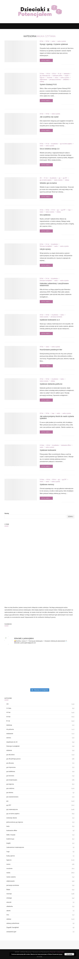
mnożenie (49, 77)
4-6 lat (41, 41)
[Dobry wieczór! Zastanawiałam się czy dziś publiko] (63, 606)
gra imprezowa (40, 693)
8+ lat (59, 73)
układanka (66, 79)
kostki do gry (40, 765)
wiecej (60, 954)
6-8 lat (47, 41)
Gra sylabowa (45, 215)
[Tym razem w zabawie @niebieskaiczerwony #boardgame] (63, 579)
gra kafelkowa (40, 698)
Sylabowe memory (47, 484)
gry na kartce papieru (66, 143)
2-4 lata (42, 73)
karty (40, 753)
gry (60, 178)
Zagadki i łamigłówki (40, 854)
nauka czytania (61, 41)
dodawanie (67, 73)
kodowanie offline (57, 75)
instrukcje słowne (40, 744)
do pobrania (54, 143)
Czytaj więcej (45, 60)
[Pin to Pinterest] (58, 64)
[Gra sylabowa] (21, 220)
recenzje (40, 820)
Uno (40, 841)
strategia (40, 824)
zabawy (42, 81)
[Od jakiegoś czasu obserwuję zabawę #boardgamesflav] (63, 593)
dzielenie (40, 677)
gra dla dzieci (40, 681)
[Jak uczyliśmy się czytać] (21, 124)
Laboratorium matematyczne (40, 774)
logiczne (42, 77)
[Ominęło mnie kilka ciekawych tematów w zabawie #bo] (16, 593)
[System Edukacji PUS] (21, 84)
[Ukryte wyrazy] (21, 254)
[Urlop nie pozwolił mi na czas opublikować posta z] (16, 579)
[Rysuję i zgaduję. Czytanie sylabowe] (21, 51)
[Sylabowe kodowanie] (21, 455)
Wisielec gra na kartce (48, 183)
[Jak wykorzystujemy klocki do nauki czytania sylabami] (21, 423)
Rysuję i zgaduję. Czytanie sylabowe (54, 44)
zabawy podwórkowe (40, 850)
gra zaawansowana (40, 723)
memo (41, 481)
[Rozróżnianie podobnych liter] (21, 357)
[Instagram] (68, 26)
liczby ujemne (40, 782)
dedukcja (40, 651)
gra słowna (40, 719)
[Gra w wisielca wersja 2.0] (21, 154)
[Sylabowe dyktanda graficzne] (21, 389)
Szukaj (7, 513)
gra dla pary (40, 689)
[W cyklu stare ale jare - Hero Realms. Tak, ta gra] (39, 606)
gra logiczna (40, 710)
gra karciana (40, 702)
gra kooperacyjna (40, 706)
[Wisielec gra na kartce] (21, 188)
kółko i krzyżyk (40, 761)
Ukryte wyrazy (45, 249)
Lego (69, 210)
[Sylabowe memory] (21, 489)
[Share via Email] (60, 64)
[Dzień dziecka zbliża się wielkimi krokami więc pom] (16, 606)
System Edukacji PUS (48, 84)
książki (67, 75)
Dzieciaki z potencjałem (57, 878)
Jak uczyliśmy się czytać (49, 117)
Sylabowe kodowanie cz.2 (50, 320)
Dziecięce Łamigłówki (46, 246)
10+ (41, 178)
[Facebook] (66, 26)
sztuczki (40, 828)
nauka (53, 41)
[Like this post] (53, 64)
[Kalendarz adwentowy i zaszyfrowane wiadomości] (21, 288)
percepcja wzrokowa (55, 79)
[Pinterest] (70, 26)
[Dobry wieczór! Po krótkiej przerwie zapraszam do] (39, 593)
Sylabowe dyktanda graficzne (51, 384)
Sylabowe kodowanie (48, 450)
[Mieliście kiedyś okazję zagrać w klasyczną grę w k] (39, 579)
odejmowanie (43, 79)
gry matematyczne (45, 75)
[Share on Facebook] (56, 64)
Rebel (40, 816)
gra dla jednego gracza (40, 685)
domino (40, 664)
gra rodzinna (40, 715)
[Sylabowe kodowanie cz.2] (21, 325)
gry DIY (65, 178)
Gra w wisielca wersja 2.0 (49, 149)
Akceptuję (69, 954)
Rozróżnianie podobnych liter (51, 350)
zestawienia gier (40, 858)
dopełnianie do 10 (40, 668)
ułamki (40, 837)
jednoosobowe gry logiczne (40, 748)
